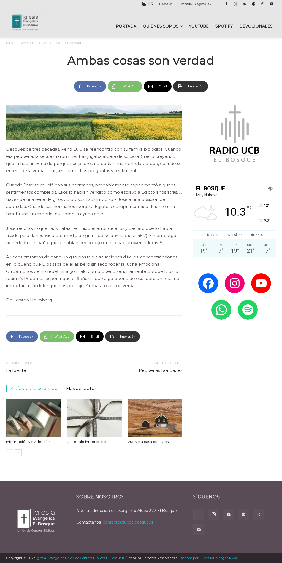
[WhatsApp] (263, 4)
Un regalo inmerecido (86, 441)
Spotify (224, 26)
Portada (126, 26)
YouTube (199, 26)
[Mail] (244, 4)
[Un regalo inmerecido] (94, 418)
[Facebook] (226, 4)
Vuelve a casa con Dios (148, 441)
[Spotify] (254, 4)
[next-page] (18, 452)
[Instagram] (235, 4)
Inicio (10, 43)
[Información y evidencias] (33, 418)
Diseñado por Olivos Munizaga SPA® (207, 558)
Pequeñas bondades (160, 370)
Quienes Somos (160, 26)
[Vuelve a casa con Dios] (155, 418)
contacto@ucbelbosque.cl (128, 522)
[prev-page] (9, 452)
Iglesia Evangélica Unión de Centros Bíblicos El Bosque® (80, 558)
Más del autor (81, 388)
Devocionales (256, 26)
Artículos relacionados (34, 388)
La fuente (16, 370)
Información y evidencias (28, 441)
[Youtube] (272, 4)
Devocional (28, 43)
